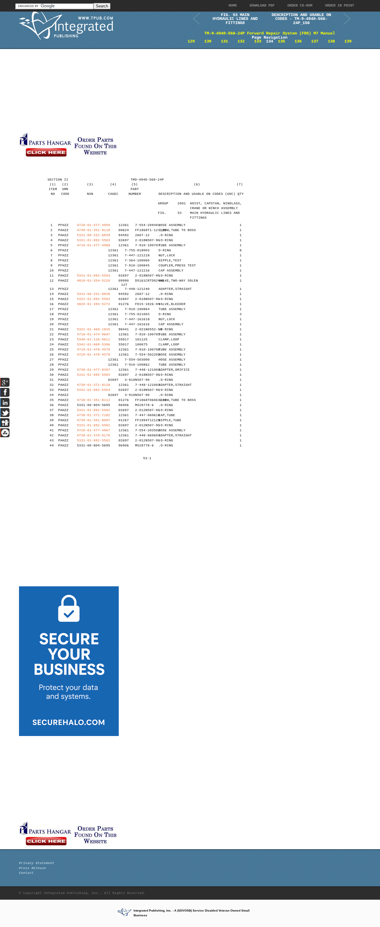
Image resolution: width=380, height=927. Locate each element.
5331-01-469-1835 (93, 329)
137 (314, 41)
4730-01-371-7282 (93, 415)
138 (331, 41)
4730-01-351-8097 (93, 420)
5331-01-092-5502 (93, 410)
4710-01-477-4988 (93, 245)
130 (207, 41)
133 (257, 41)
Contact (26, 873)
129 (191, 41)
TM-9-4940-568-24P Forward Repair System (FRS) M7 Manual (269, 33)
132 (241, 41)
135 (281, 41)
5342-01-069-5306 (93, 344)
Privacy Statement (36, 863)
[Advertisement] (145, 90)
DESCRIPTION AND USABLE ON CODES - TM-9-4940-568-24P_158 (301, 18)
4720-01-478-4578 (93, 354)
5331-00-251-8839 (93, 235)
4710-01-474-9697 (93, 334)
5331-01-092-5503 (93, 240)
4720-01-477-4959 (93, 225)
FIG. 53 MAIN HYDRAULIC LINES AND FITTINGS (235, 18)
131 (224, 41)
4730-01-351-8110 (93, 230)
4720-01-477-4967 (93, 430)
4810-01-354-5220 (93, 280)
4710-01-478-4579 (93, 349)
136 (298, 41)
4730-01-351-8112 (93, 400)
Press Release (32, 868)
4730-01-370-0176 (93, 435)
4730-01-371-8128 (93, 385)
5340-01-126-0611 (93, 339)
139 (348, 41)
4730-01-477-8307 (93, 370)
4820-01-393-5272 (93, 304)
